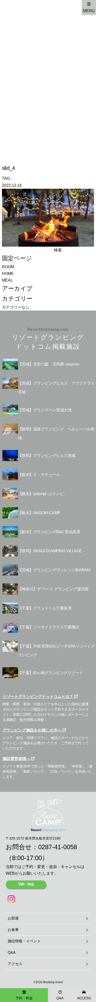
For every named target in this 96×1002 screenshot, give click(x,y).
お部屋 (13, 918)
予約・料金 (26, 884)
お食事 (13, 929)
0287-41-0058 (57, 847)
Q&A (12, 952)
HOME (8, 273)
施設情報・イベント (24, 941)
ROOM (8, 267)
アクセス (15, 964)
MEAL (7, 280)
